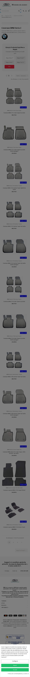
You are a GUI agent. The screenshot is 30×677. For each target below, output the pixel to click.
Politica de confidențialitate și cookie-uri (18, 673)
